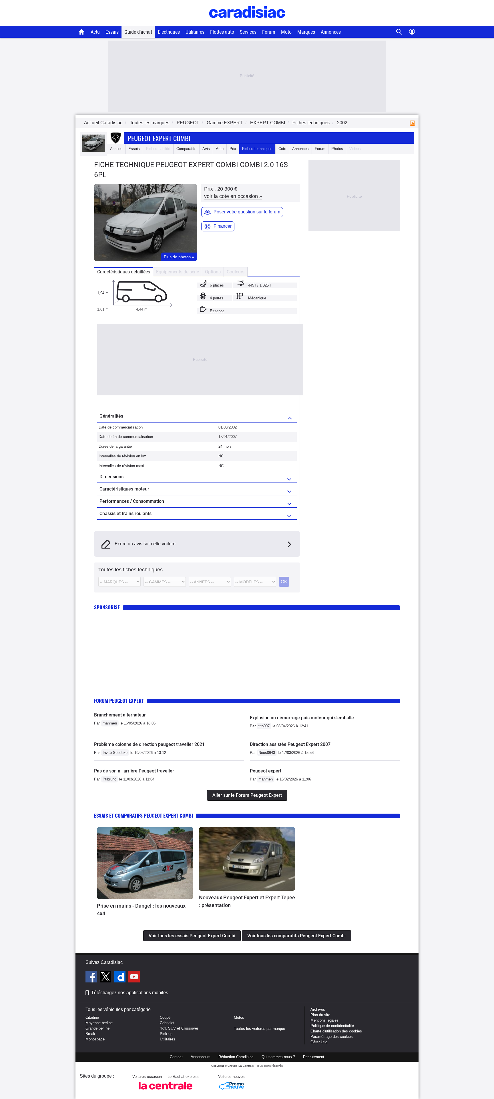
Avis (206, 149)
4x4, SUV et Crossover (179, 1028)
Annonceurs (200, 1057)
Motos (239, 1017)
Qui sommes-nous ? (278, 1057)
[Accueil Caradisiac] (81, 31)
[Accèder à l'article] (145, 863)
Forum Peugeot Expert (119, 700)
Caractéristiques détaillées (123, 272)
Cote (282, 149)
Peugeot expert (265, 771)
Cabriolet (167, 1023)
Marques (306, 32)
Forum (268, 32)
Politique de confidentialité (332, 1026)
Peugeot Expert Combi (159, 138)
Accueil (116, 149)
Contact (176, 1057)
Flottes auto (222, 32)
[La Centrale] (165, 1091)
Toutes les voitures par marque (259, 1028)
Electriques (169, 32)
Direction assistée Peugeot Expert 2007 (290, 744)
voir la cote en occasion (233, 196)
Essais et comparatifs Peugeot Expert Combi (143, 815)
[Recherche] (399, 32)
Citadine (92, 1017)
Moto (286, 32)
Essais (112, 32)
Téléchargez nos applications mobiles (129, 992)
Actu (95, 32)
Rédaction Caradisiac (236, 1057)
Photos (337, 149)
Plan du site (320, 1015)
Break (90, 1034)
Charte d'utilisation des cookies (336, 1031)
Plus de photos (179, 257)
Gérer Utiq (318, 1042)
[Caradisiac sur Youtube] (134, 977)
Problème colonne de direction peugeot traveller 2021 (149, 744)
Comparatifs (186, 149)
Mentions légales (324, 1020)
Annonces (331, 32)
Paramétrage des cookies (331, 1036)
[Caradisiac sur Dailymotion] (120, 977)
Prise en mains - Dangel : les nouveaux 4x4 (141, 909)
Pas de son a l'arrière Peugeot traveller (134, 771)
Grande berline (97, 1028)
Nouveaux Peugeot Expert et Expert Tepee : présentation (247, 901)
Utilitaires (195, 32)
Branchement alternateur (120, 715)
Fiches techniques (257, 149)
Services (248, 32)
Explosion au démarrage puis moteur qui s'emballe (302, 717)
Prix (233, 149)
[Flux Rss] (414, 123)
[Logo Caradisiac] (247, 23)
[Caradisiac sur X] (106, 977)
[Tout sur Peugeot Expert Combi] (93, 150)
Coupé (165, 1017)
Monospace (95, 1039)
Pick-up (166, 1034)
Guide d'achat (138, 32)
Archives (317, 1009)
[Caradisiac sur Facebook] (91, 977)
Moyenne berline (99, 1023)
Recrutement (313, 1057)
